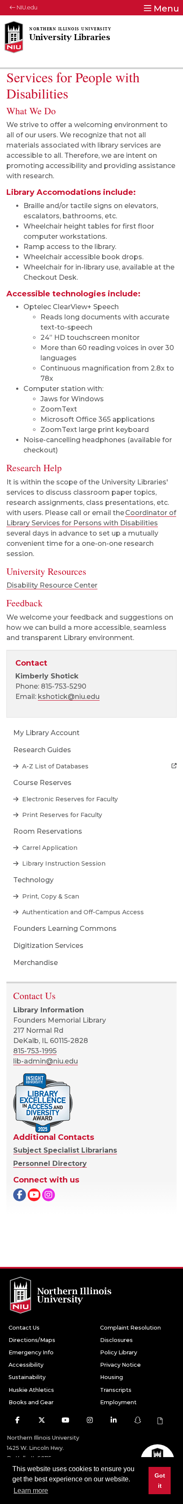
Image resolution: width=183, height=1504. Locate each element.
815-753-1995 (35, 1051)
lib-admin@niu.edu (45, 1061)
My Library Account (46, 733)
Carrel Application (48, 848)
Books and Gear (31, 1402)
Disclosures (116, 1340)
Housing (111, 1377)
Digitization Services (48, 946)
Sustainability (27, 1377)
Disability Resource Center (51, 585)
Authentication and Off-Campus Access (82, 912)
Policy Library (118, 1352)
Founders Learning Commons (65, 928)
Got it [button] (159, 1480)
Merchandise (35, 963)
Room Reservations (47, 831)
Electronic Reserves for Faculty (69, 799)
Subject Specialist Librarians (65, 1150)
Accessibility (26, 1365)
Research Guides (42, 750)
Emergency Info (31, 1352)
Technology (33, 880)
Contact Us (24, 1327)
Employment (118, 1402)
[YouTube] (34, 1195)
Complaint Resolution (130, 1327)
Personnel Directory (50, 1163)
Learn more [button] (31, 1490)
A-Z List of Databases (54, 766)
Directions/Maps (32, 1340)
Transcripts (116, 1390)
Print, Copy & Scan (49, 896)
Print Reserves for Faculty (61, 815)
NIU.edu (26, 7)
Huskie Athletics (31, 1390)
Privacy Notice (120, 1365)
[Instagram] (48, 1195)
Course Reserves (42, 783)
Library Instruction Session (63, 863)
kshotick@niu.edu (69, 697)
